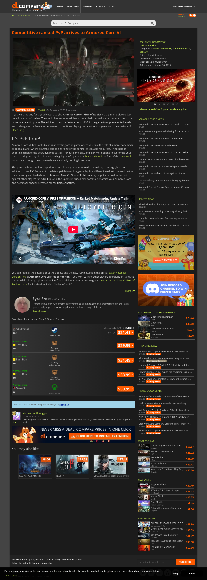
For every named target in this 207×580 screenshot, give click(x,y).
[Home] (12, 15)
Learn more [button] (11, 575)
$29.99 (125, 345)
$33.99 (125, 374)
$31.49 (125, 360)
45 (16, 333)
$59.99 (125, 389)
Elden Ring (18, 130)
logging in (64, 404)
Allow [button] (192, 573)
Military (144, 51)
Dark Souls (126, 156)
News (111, 6)
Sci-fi (187, 48)
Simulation (178, 48)
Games (60, 6)
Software (87, 6)
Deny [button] (175, 573)
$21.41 (125, 332)
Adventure (165, 48)
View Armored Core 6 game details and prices (163, 109)
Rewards (100, 6)
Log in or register (182, 6)
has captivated (93, 156)
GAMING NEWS (25, 109)
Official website (148, 45)
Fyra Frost (40, 109)
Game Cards (73, 6)
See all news (39, 311)
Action (155, 48)
